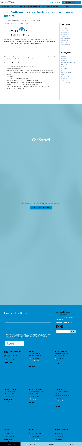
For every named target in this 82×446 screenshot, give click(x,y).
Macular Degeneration (66, 72)
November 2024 (65, 34)
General (27, 23)
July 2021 (63, 46)
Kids (62, 70)
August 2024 (64, 40)
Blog (9, 20)
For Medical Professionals (51, 6)
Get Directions (8, 362)
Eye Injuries (64, 64)
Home (5, 20)
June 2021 (63, 48)
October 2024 (64, 36)
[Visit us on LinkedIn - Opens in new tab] (61, 326)
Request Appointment (41, 208)
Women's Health (65, 82)
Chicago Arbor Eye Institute (16, 23)
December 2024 (65, 32)
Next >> (53, 98)
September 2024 (65, 38)
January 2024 (64, 42)
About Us (5, 6)
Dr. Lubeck (64, 60)
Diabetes (63, 58)
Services (22, 6)
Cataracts (63, 56)
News (62, 74)
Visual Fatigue (64, 80)
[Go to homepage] (8, 2)
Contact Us (74, 6)
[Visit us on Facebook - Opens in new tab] (57, 326)
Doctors (13, 6)
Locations (65, 6)
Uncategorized (65, 78)
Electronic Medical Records (68, 62)
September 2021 (65, 44)
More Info (6, 365)
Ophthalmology (65, 76)
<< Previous (7, 98)
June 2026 (64, 28)
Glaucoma (64, 68)
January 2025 (64, 30)
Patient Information (34, 6)
